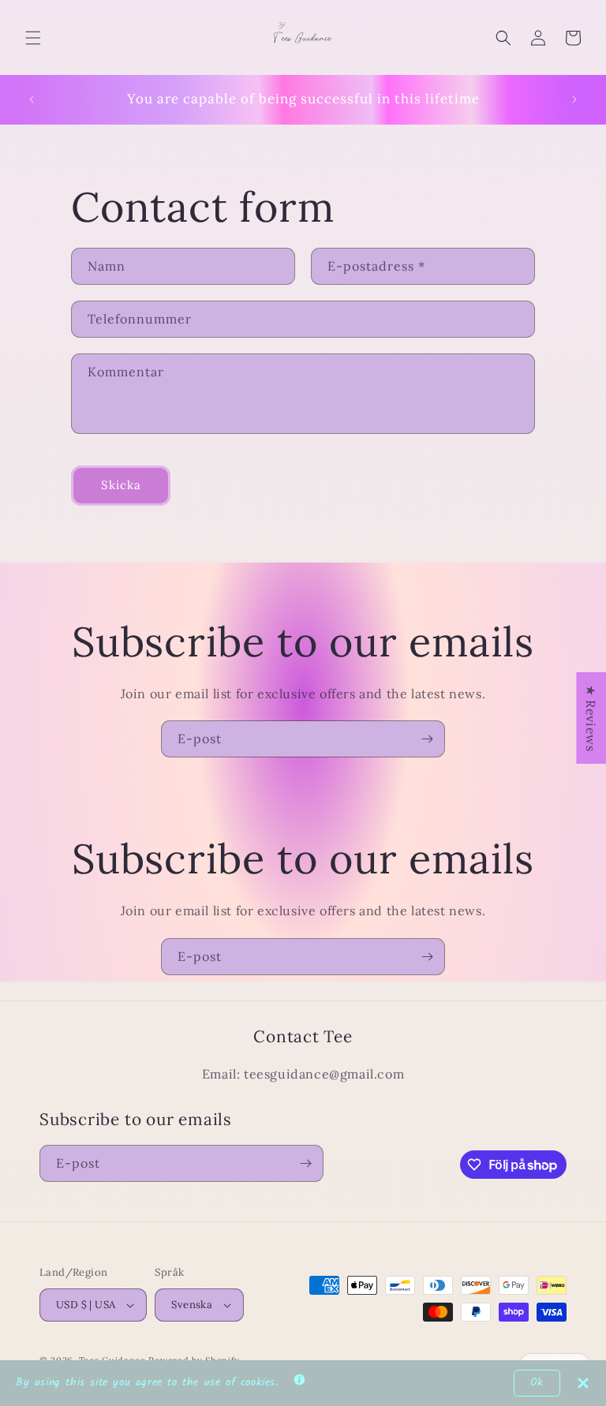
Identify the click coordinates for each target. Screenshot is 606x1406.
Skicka (121, 484)
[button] (33, 38)
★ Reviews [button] (591, 718)
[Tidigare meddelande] (31, 99)
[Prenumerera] (427, 738)
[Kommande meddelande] (574, 99)
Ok (537, 1383)
